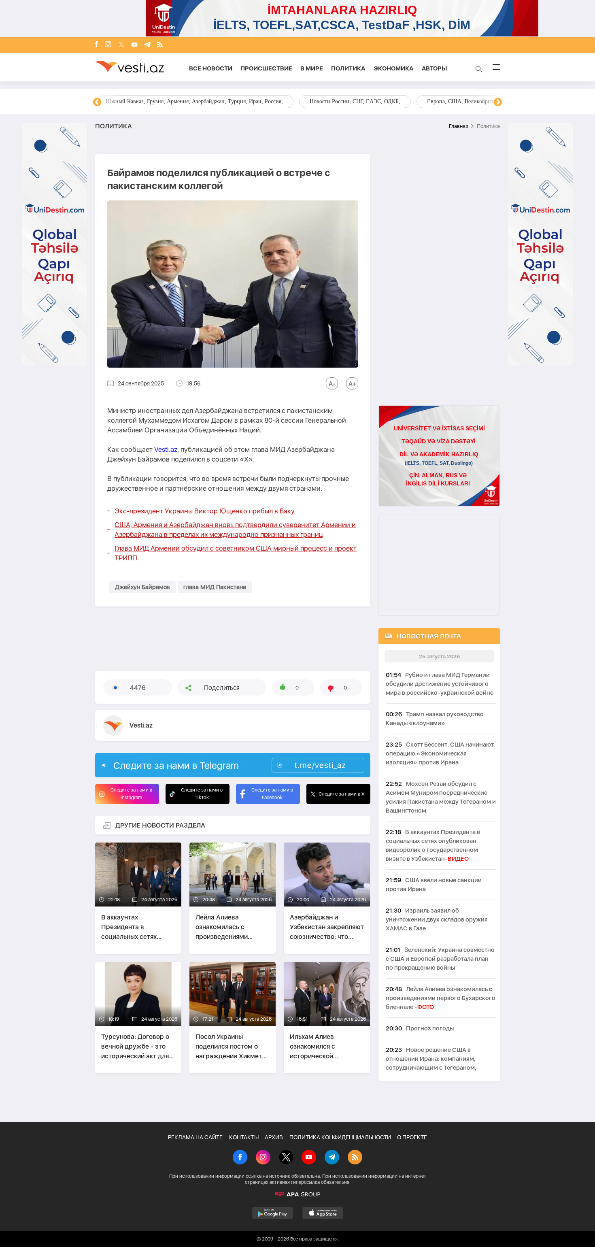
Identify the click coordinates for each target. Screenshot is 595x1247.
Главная (458, 126)
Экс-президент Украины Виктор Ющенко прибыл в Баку (205, 511)
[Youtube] (134, 45)
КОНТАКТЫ (244, 1137)
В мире (311, 68)
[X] (286, 1158)
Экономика (394, 68)
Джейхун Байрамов (142, 587)
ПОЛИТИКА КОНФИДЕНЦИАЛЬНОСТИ (340, 1137)
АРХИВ (274, 1137)
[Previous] (97, 102)
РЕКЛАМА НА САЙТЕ (195, 1137)
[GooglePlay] (272, 1213)
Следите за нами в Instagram (131, 793)
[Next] (498, 102)
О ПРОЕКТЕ (412, 1137)
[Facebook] (96, 45)
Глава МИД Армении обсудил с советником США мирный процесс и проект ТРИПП (236, 553)
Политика (348, 68)
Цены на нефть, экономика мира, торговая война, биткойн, (178, 101)
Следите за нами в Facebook (272, 793)
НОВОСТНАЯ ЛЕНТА (429, 636)
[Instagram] (108, 45)
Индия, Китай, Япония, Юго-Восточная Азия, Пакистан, (346, 101)
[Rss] (160, 45)
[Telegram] (147, 45)
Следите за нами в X (342, 794)
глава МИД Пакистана (214, 587)
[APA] (297, 1194)
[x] (121, 45)
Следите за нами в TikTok (202, 793)
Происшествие (266, 68)
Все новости (210, 68)
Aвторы (434, 68)
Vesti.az (165, 449)
